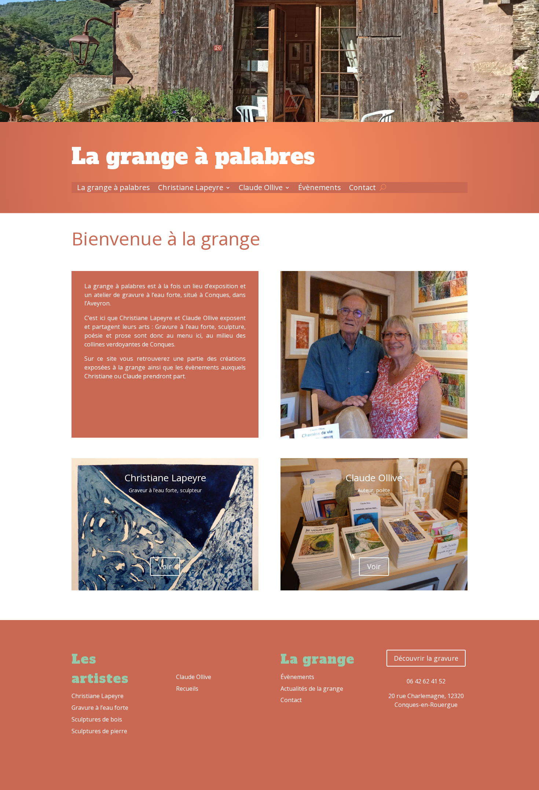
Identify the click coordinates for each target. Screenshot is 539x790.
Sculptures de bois (97, 719)
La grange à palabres (113, 188)
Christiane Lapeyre (190, 188)
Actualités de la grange (311, 689)
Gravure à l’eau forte (100, 708)
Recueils (187, 689)
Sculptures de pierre (99, 731)
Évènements (319, 188)
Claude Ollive (261, 188)
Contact (362, 188)
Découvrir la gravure (426, 658)
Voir (165, 566)
